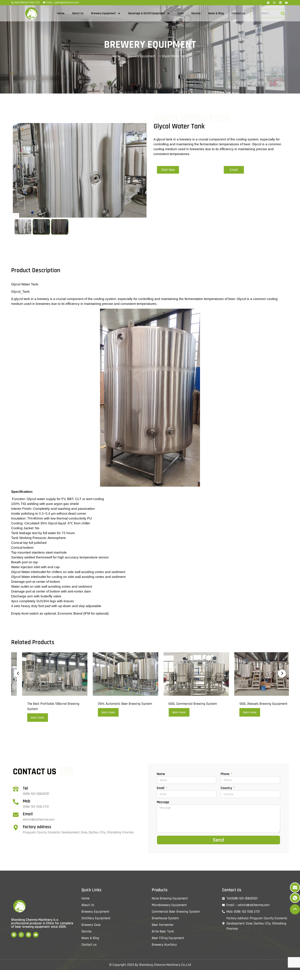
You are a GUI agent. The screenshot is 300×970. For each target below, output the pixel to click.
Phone (225, 774)
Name (161, 774)
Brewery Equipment (103, 13)
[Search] (283, 13)
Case (180, 13)
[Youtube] (286, 2)
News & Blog (216, 13)
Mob (26, 801)
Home (60, 13)
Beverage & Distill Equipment (146, 13)
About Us (78, 13)
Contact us (238, 13)
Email (28, 814)
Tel (25, 788)
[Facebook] (268, 2)
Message (163, 802)
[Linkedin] (280, 2)
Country (227, 788)
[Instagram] (274, 2)
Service (196, 13)
